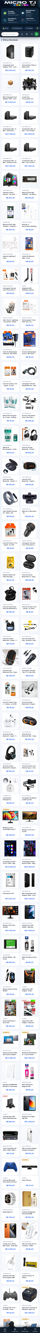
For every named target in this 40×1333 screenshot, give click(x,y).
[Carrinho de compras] (32, 34)
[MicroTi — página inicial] (20, 3)
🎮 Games (29, 28)
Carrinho (35, 1331)
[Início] (22, 34)
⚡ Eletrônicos (17, 28)
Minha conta (25, 1331)
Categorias (15, 1331)
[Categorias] (27, 34)
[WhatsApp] (36, 34)
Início (5, 1331)
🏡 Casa (5, 28)
